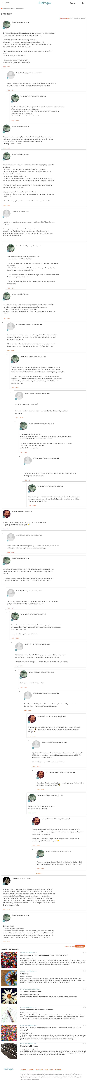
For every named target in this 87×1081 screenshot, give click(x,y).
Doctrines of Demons (29, 1046)
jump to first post (69, 946)
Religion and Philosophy (28, 953)
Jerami (14, 22)
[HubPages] (44, 3)
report (8, 66)
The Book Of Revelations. (31, 992)
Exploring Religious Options (29, 989)
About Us (23, 1069)
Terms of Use (39, 1069)
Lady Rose (15, 878)
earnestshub (16, 511)
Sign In (72, 3)
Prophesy (24, 973)
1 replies (38, 873)
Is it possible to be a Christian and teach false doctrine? (44, 955)
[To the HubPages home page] (8, 1069)
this (40, 73)
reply (4, 66)
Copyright (30, 1069)
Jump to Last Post (64, 18)
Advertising (58, 1069)
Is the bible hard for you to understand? (37, 1010)
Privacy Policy (49, 1069)
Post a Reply (80, 946)
